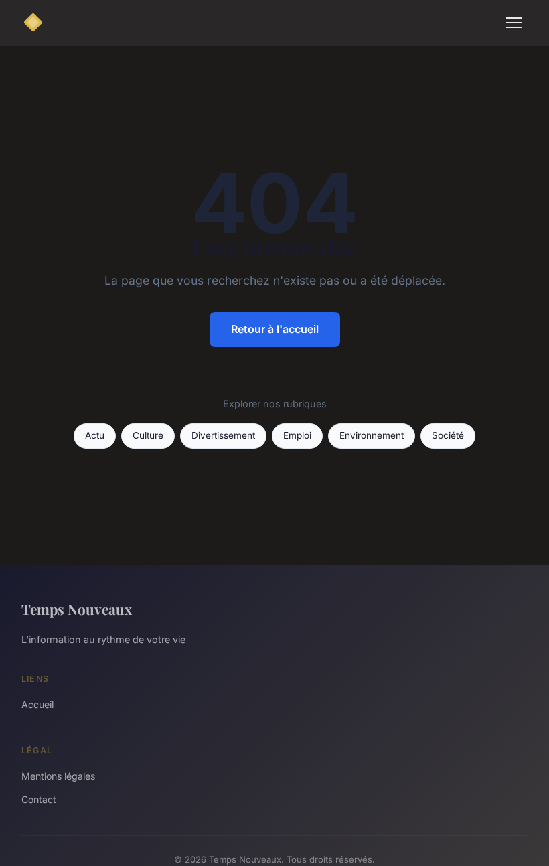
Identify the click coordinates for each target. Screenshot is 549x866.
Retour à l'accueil (275, 329)
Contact (38, 799)
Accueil (37, 704)
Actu (94, 435)
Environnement (371, 435)
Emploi (297, 435)
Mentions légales (58, 776)
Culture (148, 435)
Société (448, 435)
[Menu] (514, 22)
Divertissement (223, 435)
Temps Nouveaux (76, 608)
